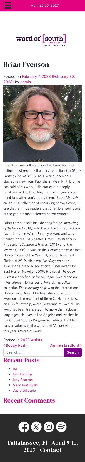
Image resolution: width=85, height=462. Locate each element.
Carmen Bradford (64, 345)
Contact (50, 450)
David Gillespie (24, 390)
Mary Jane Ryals (25, 385)
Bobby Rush (15, 345)
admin (25, 82)
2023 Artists (31, 340)
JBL (14, 369)
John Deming (22, 374)
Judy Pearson (22, 379)
